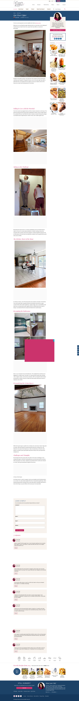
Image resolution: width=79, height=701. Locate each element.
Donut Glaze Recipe (55, 676)
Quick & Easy (60, 1)
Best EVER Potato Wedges (53, 55)
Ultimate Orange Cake (54, 114)
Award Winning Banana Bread (53, 84)
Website (16, 525)
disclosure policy (38, 23)
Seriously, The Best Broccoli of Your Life (62, 55)
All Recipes (15, 691)
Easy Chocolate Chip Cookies (53, 99)
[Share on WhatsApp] (78, 355)
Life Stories (19, 13)
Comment (17, 505)
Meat (49, 660)
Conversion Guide (26, 691)
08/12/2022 (18, 592)
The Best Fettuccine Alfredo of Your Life (53, 70)
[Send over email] (78, 352)
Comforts (34, 660)
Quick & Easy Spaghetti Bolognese (47, 676)
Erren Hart (17, 17)
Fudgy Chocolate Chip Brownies (61, 114)
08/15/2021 (18, 606)
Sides (60, 660)
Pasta (44, 660)
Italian (27, 9)
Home (14, 13)
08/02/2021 (18, 645)
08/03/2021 (18, 631)
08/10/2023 (18, 540)
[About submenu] (59, 4)
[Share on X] (78, 348)
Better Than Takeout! (40, 9)
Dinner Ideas (20, 691)
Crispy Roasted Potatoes (61, 84)
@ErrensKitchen (55, 36)
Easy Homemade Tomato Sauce (62, 69)
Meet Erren (48, 692)
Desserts (48, 9)
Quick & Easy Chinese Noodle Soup (40, 676)
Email (16, 520)
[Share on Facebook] (78, 346)
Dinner (29, 660)
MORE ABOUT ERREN (57, 30)
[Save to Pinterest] (78, 350)
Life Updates (54, 692)
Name (16, 516)
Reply (16, 547)
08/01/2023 (18, 566)
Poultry (32, 9)
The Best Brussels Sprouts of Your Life (61, 100)
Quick (19, 660)
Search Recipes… (58, 9)
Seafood (54, 660)
